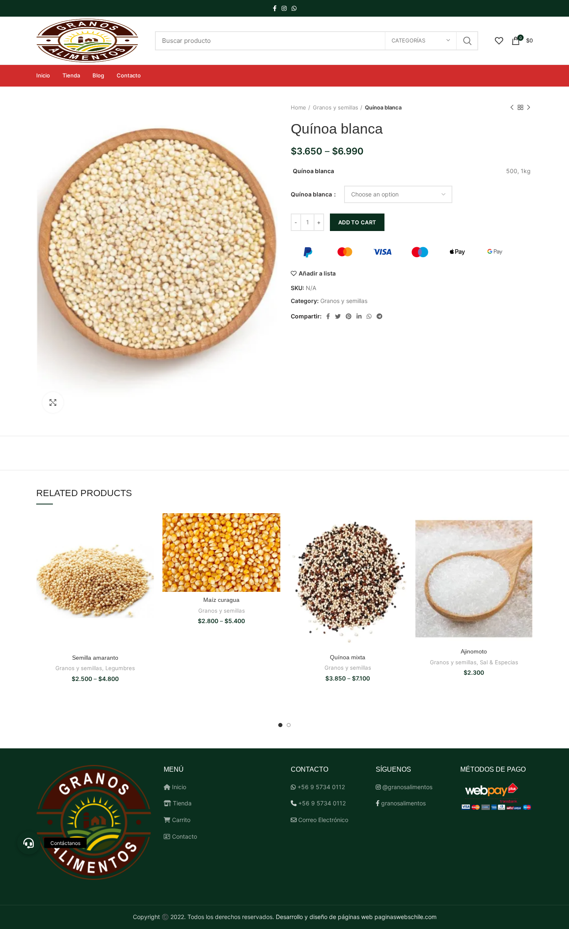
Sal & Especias (499, 662)
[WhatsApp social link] (294, 8)
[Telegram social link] (379, 316)
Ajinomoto (474, 651)
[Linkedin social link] (359, 316)
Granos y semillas (335, 107)
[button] (28, 842)
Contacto (183, 836)
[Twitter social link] (337, 316)
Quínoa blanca (312, 194)
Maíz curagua (221, 599)
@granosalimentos (407, 786)
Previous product (512, 107)
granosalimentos (403, 803)
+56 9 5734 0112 (321, 786)
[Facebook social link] (274, 8)
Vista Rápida (147, 526)
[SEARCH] (467, 40)
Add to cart (357, 222)
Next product (528, 107)
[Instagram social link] (284, 8)
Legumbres (120, 668)
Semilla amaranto (95, 657)
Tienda (181, 803)
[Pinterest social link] (348, 316)
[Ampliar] (52, 402)
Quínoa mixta (347, 657)
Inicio (178, 786)
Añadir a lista (317, 273)
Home (298, 107)
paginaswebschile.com (405, 916)
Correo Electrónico (323, 819)
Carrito (180, 819)
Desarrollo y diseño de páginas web (324, 916)
